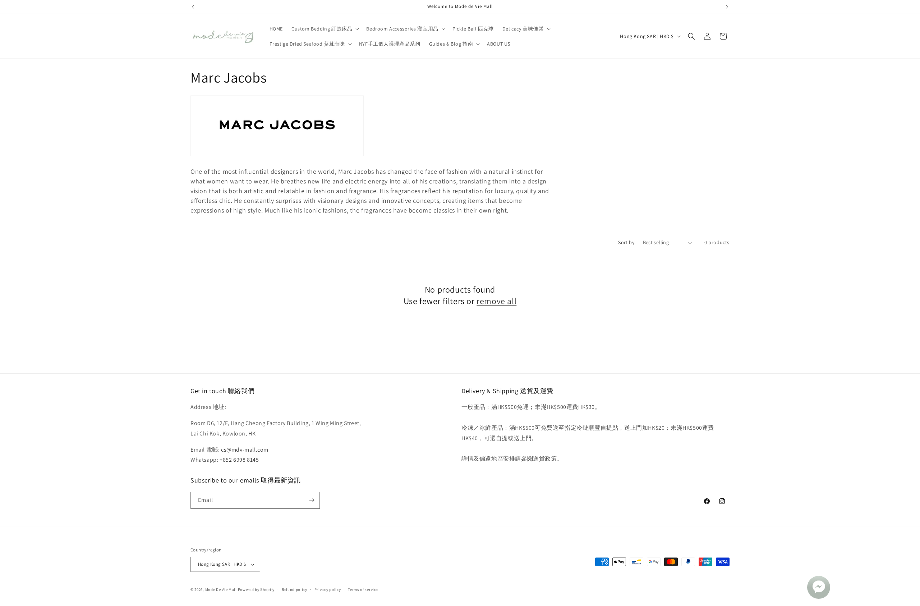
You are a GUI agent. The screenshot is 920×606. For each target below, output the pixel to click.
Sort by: (626, 242)
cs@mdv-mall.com (244, 449)
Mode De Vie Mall (221, 589)
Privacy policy (327, 589)
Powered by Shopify (256, 589)
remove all (496, 301)
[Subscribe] (311, 500)
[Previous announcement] (193, 7)
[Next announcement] (727, 7)
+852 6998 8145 (239, 459)
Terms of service (363, 589)
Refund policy (294, 589)
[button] (324, 28)
